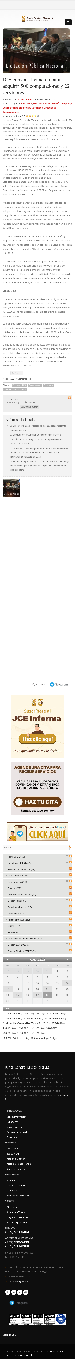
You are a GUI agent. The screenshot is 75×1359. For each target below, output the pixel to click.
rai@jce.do (22, 1281)
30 (37, 971)
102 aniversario (12, 1013)
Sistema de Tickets (16, 1212)
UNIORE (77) (14, 926)
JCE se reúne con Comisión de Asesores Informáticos (35, 435)
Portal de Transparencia (19, 1163)
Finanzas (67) (14, 888)
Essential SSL (9, 1334)
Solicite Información (16, 1116)
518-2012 (23, 1033)
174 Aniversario (12, 1018)
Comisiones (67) (16, 913)
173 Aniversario (56, 1013)
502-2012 (52, 1028)
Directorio (12, 1207)
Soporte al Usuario (16, 1168)
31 (47, 971)
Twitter (13, 1292)
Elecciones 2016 (41, 103)
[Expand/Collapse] (67, 856)
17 (7, 989)
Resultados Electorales (18, 1195)
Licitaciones (12, 1121)
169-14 (40, 1013)
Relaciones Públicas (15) (20, 907)
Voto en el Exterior (16, 1158)
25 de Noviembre (55, 1018)
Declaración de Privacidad (19, 1355)
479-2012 (23, 1028)
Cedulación (12, 1148)
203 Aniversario (33, 1018)
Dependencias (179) (17, 882)
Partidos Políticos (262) (19, 920)
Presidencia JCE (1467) (19, 863)
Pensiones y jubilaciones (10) (22, 894)
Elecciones (26, 103)
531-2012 (38, 1033)
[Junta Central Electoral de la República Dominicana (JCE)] (37, 18)
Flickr (19, 1292)
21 (47, 989)
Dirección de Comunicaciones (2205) (25, 938)
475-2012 (58, 1023)
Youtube (25, 1292)
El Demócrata (13, 1180)
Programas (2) (14, 932)
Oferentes (12, 1137)
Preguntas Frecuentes (17, 1217)
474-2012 (43, 1023)
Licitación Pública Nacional (14, 390)
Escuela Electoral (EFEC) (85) (22, 951)
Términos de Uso (54, 1351)
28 (17, 971)
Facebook (7, 1292)
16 (67, 983)
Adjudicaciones (14, 1127)
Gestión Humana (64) (18, 901)
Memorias (12, 1190)
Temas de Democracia (18, 1185)
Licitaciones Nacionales (31, 108)
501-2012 (38, 1028)
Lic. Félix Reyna (25, 99)
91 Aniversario (40, 1038)
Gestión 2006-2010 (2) (18, 945)
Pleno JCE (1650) (16, 857)
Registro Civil (13, 1153)
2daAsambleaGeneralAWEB (19, 1023)
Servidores (48, 385)
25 (17, 995)
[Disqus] (37, 542)
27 (7, 971)
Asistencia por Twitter (17, 1222)
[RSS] (70, 856)
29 (27, 971)
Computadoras (35, 385)
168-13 (29, 1013)
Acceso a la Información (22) (21, 869)
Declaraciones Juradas (18, 1132)
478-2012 (9, 1028)
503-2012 (9, 1033)
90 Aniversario (16, 1038)
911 (53, 1038)
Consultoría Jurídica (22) (19, 876)
